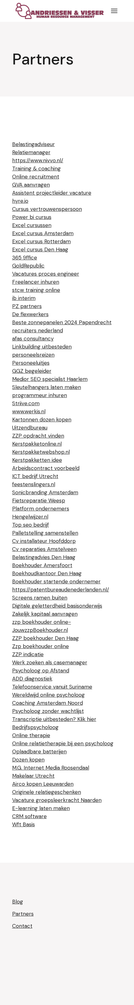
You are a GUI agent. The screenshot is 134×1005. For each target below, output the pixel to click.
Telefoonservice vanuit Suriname (52, 686)
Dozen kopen (28, 759)
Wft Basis (23, 824)
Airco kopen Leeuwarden (43, 783)
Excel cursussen (31, 225)
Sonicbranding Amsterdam (45, 492)
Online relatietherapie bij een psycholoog (62, 743)
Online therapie (31, 735)
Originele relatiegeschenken (46, 792)
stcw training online (36, 290)
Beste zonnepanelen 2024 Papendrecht (62, 322)
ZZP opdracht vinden (38, 435)
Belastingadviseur (33, 144)
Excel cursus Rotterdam (41, 241)
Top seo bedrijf (30, 524)
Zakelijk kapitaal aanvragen (45, 613)
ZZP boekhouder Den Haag (45, 638)
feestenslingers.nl (33, 484)
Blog (17, 901)
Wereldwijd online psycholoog (48, 694)
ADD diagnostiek (32, 678)
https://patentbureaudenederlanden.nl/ (60, 589)
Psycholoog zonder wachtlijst (48, 711)
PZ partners (27, 306)
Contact (22, 925)
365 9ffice (24, 257)
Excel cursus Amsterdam (43, 233)
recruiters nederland (37, 330)
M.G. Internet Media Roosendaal (50, 767)
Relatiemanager (31, 152)
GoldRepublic (28, 265)
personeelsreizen (33, 354)
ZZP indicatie (28, 654)
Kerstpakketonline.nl (37, 443)
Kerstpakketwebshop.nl (41, 451)
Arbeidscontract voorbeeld (45, 468)
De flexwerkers (30, 314)
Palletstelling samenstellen (45, 532)
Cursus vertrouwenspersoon (47, 209)
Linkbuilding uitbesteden (42, 346)
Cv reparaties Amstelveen (44, 549)
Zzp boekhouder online (40, 646)
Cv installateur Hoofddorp (44, 541)
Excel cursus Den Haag (40, 249)
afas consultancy (33, 338)
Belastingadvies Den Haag (43, 557)
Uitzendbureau (29, 427)
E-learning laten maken (41, 808)
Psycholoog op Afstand (40, 670)
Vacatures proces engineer (45, 273)
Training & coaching (36, 168)
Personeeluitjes (31, 362)
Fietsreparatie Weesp (38, 500)
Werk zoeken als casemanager (49, 662)
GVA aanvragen (31, 184)
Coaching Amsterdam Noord (47, 702)
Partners (23, 913)
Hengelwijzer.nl (30, 516)
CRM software (29, 816)
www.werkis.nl (28, 411)
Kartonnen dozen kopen (41, 419)
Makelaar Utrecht (33, 775)
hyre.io (20, 200)
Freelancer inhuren (35, 281)
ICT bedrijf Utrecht (35, 476)
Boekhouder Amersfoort (42, 565)
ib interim (24, 298)
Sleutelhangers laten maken (46, 387)
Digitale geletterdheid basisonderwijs (57, 605)
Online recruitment (35, 176)
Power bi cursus (31, 217)
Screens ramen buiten (39, 597)
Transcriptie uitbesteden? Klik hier (54, 719)
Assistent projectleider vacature (51, 192)
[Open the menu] (114, 11)
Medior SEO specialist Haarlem (50, 379)
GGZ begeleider (31, 370)
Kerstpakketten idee (37, 460)
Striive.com (26, 403)
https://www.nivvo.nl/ (37, 160)
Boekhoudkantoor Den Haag (47, 573)
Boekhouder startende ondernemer (56, 581)
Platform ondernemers (40, 508)
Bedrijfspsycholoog (35, 727)
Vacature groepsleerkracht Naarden (57, 800)
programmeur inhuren (39, 395)
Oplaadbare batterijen (39, 751)
